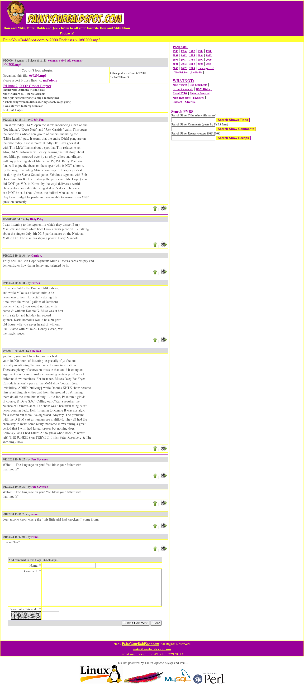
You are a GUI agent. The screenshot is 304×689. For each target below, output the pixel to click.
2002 (184, 64)
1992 (184, 55)
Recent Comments (183, 89)
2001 (175, 64)
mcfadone (50, 80)
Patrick (35, 283)
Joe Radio (196, 72)
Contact (177, 102)
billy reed (35, 351)
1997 (184, 60)
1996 (175, 60)
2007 (184, 68)
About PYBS (180, 93)
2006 (175, 68)
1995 (209, 55)
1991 (175, 55)
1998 (192, 60)
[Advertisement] (217, 18)
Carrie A (36, 256)
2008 (192, 68)
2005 (209, 64)
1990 (209, 51)
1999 (200, 60)
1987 (192, 51)
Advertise (190, 102)
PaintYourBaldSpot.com (140, 643)
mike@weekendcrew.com (152, 648)
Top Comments (198, 85)
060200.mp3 (38, 75)
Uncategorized (206, 68)
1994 (200, 55)
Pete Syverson (39, 459)
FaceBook (198, 98)
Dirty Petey (36, 219)
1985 (175, 51)
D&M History (204, 89)
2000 (209, 60)
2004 (200, 64)
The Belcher (181, 72)
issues (34, 514)
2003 (192, 64)
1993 (192, 55)
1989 (200, 51)
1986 (184, 51)
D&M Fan (37, 120)
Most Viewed (180, 85)
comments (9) (56, 60)
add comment (75, 60)
